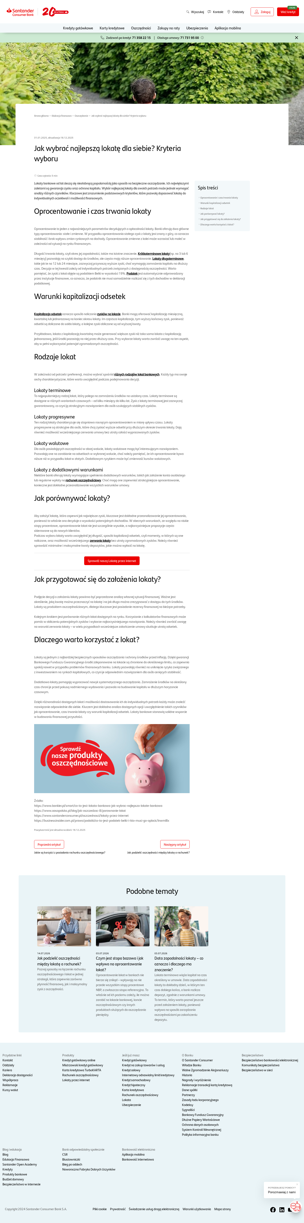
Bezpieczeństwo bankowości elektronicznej (270, 1060)
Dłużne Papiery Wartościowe (201, 1119)
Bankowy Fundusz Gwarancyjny (203, 1114)
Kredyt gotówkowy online (78, 1060)
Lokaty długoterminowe (168, 258)
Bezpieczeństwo (252, 1055)
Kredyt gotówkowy (134, 1060)
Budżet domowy (13, 1179)
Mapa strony (222, 1208)
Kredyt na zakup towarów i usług (143, 1065)
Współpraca (10, 1079)
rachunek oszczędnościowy (83, 480)
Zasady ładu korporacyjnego (200, 1099)
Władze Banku (191, 1065)
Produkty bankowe (14, 1174)
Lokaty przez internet (76, 1079)
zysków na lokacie (109, 313)
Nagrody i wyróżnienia (196, 1079)
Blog (5, 1154)
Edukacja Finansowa (15, 1159)
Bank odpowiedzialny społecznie (83, 1149)
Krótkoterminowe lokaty (154, 253)
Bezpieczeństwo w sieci (257, 1070)
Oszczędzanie (81, 115)
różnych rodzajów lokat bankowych (136, 374)
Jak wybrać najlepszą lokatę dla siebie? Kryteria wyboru (118, 115)
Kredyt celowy (131, 1070)
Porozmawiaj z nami (282, 1192)
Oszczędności (141, 27)
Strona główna (41, 115)
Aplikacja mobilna (228, 27)
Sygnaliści (188, 1109)
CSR (65, 1154)
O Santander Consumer (197, 1060)
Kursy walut (10, 1089)
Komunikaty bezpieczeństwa (260, 1065)
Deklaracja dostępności (17, 1074)
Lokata (126, 1099)
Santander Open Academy (19, 1164)
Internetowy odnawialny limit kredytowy (148, 1074)
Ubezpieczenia (197, 27)
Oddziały (8, 1065)
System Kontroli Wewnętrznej (201, 1129)
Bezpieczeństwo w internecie (21, 1184)
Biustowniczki (71, 1159)
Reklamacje (10, 1084)
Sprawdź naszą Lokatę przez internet (112, 560)
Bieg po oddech (72, 1164)
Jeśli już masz (131, 1055)
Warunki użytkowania (197, 1208)
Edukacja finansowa (62, 115)
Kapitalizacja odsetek (48, 313)
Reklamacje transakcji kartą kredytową (207, 1084)
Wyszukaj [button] (197, 11)
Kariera (7, 1070)
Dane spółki (189, 1089)
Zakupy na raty (169, 27)
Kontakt (7, 1060)
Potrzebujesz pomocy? (282, 1188)
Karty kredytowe (112, 27)
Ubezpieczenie (131, 1104)
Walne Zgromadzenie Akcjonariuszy (205, 1070)
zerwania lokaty (100, 540)
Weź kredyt (288, 11)
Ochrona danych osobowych (200, 1124)
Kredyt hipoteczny (133, 1084)
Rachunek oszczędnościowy (80, 1074)
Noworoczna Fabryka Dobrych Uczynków (88, 1169)
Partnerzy (188, 1094)
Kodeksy (187, 1104)
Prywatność (118, 1208)
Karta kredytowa (133, 1089)
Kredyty (7, 1169)
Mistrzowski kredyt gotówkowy (82, 1065)
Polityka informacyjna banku (200, 1134)
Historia (187, 1074)
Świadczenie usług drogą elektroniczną (154, 1208)
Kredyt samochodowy (136, 1079)
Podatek (132, 273)
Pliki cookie (100, 1208)
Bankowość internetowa (138, 1159)
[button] (202, 37)
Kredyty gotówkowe (78, 27)
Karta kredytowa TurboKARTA (81, 1070)
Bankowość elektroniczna (138, 1149)
